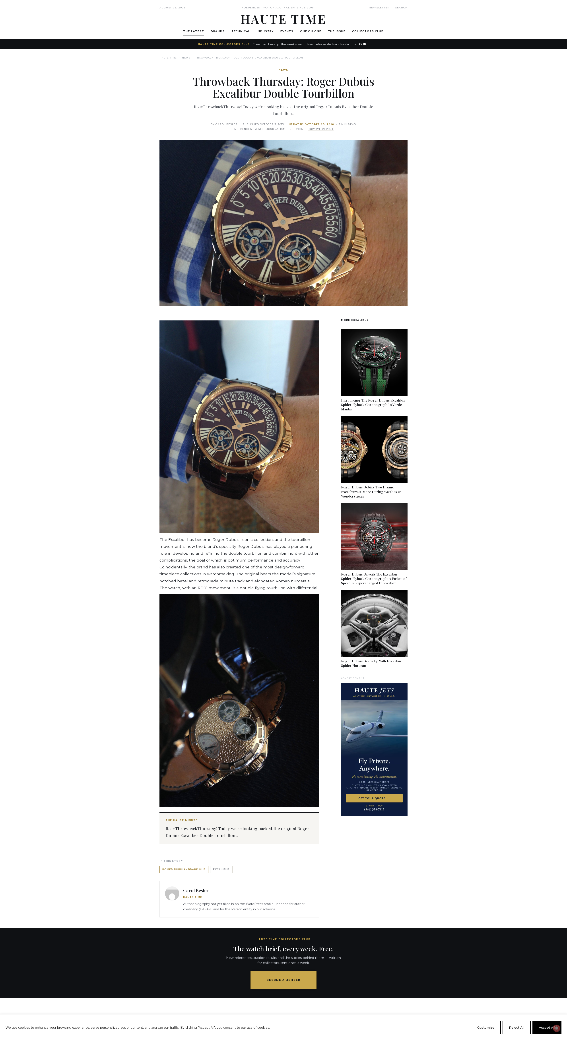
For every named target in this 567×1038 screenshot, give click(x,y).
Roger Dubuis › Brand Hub (184, 869)
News (186, 57)
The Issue (337, 31)
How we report (321, 129)
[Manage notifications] (556, 1028)
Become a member (284, 979)
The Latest (193, 31)
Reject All (516, 1028)
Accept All (547, 1028)
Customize (485, 1028)
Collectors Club (368, 31)
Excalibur (221, 869)
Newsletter (379, 7)
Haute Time (168, 57)
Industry (265, 31)
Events (286, 31)
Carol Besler (227, 124)
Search (401, 7)
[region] (283, 1026)
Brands (218, 31)
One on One (310, 31)
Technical (240, 31)
